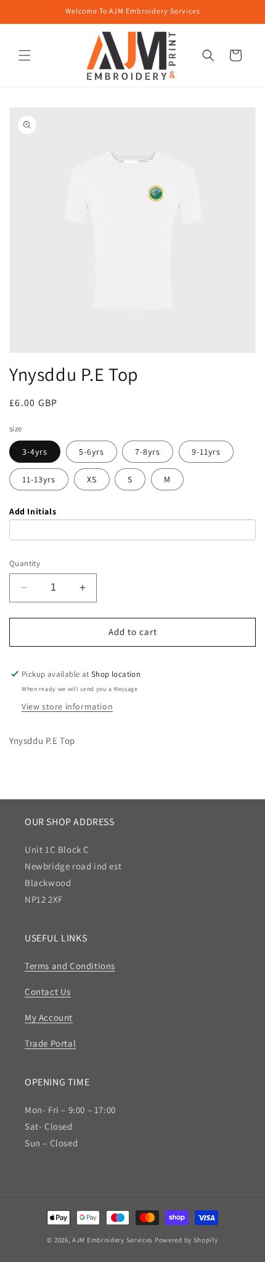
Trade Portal (50, 1043)
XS (92, 479)
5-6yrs (91, 451)
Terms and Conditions (70, 966)
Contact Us (48, 991)
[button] (24, 55)
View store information (67, 706)
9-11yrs (206, 451)
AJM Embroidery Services (112, 1240)
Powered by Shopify (186, 1240)
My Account (49, 1017)
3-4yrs (34, 451)
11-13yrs (38, 479)
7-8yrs (147, 451)
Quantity (24, 563)
